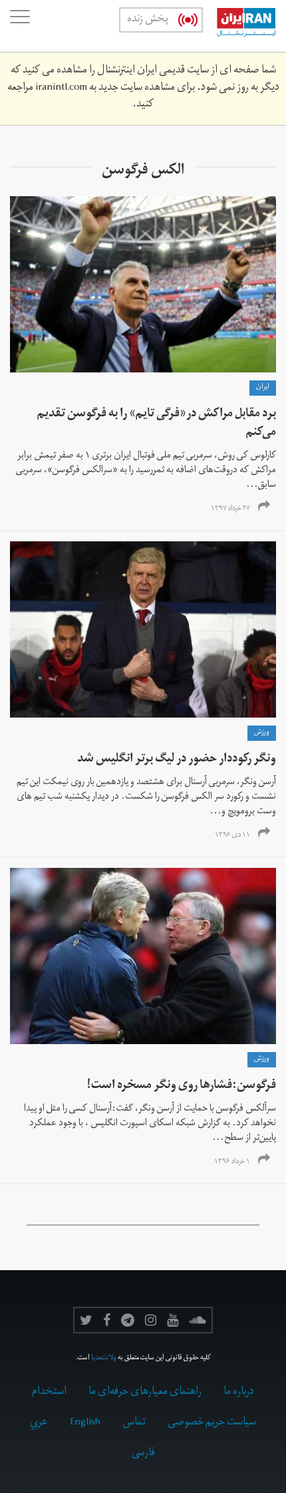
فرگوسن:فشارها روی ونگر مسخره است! (181, 1086)
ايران (262, 388)
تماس (134, 1423)
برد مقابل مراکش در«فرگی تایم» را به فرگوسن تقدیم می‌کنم (156, 424)
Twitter (86, 1320)
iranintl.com (61, 88)
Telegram (128, 1320)
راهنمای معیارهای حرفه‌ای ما (145, 1393)
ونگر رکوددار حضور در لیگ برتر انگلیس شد (176, 759)
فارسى (143, 1454)
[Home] (239, 26)
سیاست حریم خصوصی (212, 1423)
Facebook (107, 1320)
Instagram (151, 1320)
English (85, 1423)
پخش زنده (147, 20)
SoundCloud (198, 1320)
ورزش (261, 733)
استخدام (49, 1393)
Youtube (173, 1320)
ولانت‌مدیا (103, 1359)
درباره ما (238, 1393)
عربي (39, 1423)
